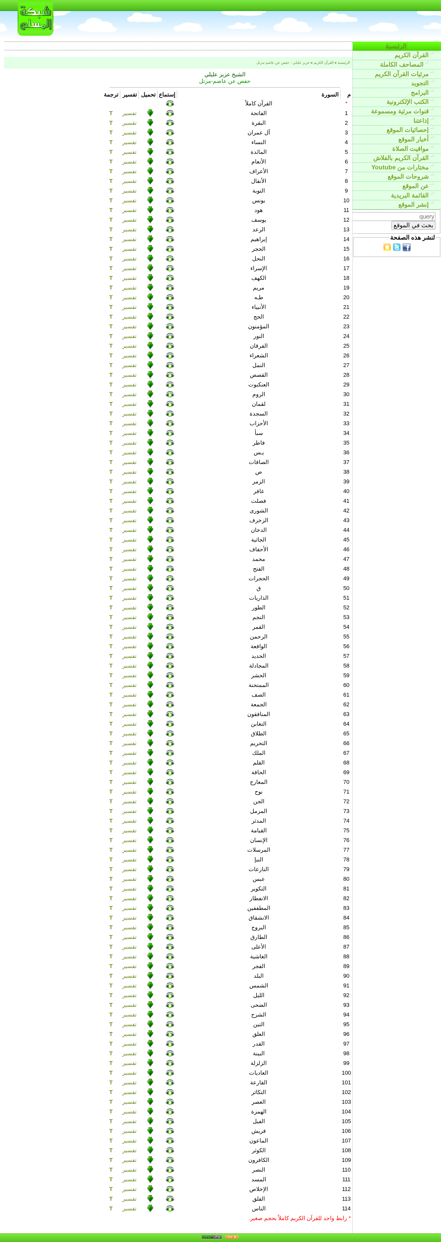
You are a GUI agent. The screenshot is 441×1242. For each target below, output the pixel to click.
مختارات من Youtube (401, 167)
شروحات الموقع (409, 176)
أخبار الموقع (414, 139)
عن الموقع (416, 185)
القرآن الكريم (413, 55)
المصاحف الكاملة (402, 64)
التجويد (421, 83)
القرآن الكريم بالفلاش (402, 157)
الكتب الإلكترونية (409, 101)
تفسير (129, 113)
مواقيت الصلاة (411, 148)
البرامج (421, 92)
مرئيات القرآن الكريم (403, 73)
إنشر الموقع (414, 204)
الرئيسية (397, 46)
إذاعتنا (422, 120)
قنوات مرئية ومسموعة (401, 111)
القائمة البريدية (411, 195)
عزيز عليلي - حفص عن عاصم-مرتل (283, 62)
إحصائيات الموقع (409, 129)
